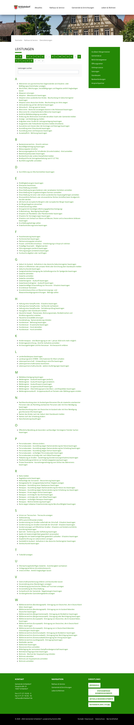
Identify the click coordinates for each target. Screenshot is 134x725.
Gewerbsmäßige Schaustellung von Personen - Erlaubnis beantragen (44, 285)
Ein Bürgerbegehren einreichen (30, 204)
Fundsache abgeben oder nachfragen (33, 253)
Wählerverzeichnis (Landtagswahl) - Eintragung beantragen (40, 640)
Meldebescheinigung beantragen (31, 377)
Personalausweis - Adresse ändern (31, 443)
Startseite (18, 40)
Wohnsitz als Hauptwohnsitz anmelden (33, 659)
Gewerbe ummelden (26, 278)
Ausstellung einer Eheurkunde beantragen (34, 128)
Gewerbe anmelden (26, 276)
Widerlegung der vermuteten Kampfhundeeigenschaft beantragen (43, 649)
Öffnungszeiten (97, 64)
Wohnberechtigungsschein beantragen (33, 652)
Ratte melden (24, 476)
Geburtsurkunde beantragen (29, 269)
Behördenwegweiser (99, 60)
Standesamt (96, 75)
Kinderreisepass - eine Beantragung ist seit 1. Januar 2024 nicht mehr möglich (47, 341)
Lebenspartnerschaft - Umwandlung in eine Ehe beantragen (41, 361)
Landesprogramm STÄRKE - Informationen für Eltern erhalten (41, 359)
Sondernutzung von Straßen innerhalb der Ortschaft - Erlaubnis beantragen (47, 525)
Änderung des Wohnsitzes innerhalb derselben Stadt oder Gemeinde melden (47, 117)
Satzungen (95, 71)
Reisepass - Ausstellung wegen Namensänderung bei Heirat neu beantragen (47, 488)
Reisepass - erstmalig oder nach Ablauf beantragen (38, 497)
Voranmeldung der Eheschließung (31, 589)
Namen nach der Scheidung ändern (32, 416)
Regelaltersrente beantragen (29, 478)
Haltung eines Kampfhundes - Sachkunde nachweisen (38, 306)
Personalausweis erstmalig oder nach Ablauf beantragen (40, 455)
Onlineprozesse (97, 67)
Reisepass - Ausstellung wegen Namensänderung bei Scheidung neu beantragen (48, 490)
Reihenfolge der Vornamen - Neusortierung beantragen (39, 481)
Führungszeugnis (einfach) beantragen (33, 248)
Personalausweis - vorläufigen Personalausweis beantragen (41, 453)
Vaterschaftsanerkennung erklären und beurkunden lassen (41, 582)
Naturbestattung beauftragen (30, 419)
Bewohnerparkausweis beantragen (32, 154)
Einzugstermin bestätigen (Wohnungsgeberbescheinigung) (40, 209)
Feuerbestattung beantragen (29, 236)
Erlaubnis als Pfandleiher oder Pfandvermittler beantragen (40, 214)
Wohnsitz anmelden (26, 661)
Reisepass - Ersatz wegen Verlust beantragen (35, 492)
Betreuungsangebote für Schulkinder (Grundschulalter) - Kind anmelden (45, 151)
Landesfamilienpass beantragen (31, 356)
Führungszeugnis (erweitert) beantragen (34, 251)
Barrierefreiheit (112, 719)
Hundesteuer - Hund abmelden (30, 327)
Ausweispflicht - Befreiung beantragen (33, 133)
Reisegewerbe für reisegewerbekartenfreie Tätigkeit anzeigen (41, 483)
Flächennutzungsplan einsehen (30, 241)
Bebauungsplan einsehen (28, 149)
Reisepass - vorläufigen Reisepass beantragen (36, 499)
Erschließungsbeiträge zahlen (30, 223)
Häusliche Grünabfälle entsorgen (31, 318)
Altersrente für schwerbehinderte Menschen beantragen (40, 112)
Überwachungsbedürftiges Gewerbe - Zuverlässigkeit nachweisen (43, 566)
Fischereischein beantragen (29, 239)
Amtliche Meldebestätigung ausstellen (33, 114)
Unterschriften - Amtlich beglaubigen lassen (35, 570)
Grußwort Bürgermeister (101, 52)
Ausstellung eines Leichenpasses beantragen (35, 131)
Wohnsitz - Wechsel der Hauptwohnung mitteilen (37, 654)
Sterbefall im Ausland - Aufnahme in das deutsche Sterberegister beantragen (47, 541)
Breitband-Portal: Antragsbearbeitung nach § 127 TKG (39, 158)
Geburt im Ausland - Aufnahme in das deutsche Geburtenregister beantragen (47, 264)
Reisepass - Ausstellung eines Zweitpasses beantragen (39, 485)
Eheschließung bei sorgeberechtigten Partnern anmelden (40, 192)
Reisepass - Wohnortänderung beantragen (35, 502)
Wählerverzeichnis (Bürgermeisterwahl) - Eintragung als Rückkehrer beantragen (48, 614)
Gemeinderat (96, 56)
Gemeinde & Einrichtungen (83, 7)
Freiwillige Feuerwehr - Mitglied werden (33, 246)
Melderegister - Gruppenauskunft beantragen (36, 386)
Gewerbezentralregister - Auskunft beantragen (36, 283)
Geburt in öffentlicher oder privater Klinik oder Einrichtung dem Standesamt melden (50, 266)
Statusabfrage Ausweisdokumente (103, 692)
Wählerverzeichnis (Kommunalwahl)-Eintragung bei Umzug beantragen (45, 638)
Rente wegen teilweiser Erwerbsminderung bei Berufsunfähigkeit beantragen (47, 504)
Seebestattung (24, 518)
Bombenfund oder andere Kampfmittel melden (36, 156)
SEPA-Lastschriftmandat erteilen (31, 520)
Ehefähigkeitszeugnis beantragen (31, 183)
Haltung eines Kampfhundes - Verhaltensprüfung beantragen (41, 308)
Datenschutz (100, 719)
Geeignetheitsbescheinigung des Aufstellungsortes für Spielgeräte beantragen (48, 271)
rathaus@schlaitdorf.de (23, 698)
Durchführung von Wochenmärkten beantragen (36, 172)
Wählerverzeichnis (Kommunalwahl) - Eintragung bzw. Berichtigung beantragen (48, 635)
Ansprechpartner (98, 83)
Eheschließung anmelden (28, 188)
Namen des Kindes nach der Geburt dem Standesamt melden (41, 414)
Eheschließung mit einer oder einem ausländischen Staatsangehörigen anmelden (49, 195)
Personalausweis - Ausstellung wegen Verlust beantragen (40, 451)
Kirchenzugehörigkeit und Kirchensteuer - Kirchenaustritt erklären (43, 345)
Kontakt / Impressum (85, 719)
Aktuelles (38, 7)
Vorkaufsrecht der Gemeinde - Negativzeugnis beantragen (40, 591)
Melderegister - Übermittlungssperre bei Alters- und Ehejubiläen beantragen (47, 389)
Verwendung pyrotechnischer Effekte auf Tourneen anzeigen (41, 586)
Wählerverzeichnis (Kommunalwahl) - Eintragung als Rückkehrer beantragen (47, 633)
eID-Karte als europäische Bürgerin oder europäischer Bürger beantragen (46, 202)
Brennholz (94, 685)
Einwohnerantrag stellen (28, 207)
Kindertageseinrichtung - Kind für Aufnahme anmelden (39, 343)
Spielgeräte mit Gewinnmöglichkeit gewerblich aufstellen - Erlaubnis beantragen (48, 536)
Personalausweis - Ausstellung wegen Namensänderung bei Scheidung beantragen (49, 448)
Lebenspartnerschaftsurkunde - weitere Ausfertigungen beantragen (44, 366)
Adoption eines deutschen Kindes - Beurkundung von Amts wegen (43, 102)
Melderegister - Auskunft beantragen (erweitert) (36, 382)
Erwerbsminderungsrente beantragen (33, 225)
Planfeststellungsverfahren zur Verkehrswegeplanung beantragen (43, 460)
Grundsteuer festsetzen (27, 288)
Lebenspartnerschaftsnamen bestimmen (34, 363)
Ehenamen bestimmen (27, 185)
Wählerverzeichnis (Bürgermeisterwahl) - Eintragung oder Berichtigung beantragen (49, 616)
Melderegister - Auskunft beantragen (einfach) (36, 379)
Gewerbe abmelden (26, 274)
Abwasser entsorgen (26, 93)
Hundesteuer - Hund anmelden (30, 329)
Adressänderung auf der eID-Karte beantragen (36, 105)
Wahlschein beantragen (27, 645)
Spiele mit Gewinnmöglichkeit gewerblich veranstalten (39, 534)
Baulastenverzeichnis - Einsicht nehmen (33, 144)
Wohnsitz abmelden (26, 656)
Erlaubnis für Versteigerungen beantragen (34, 216)
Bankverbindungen (99, 79)
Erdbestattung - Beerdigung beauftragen (34, 211)
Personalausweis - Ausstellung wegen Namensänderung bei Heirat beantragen (48, 446)
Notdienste (99, 705)
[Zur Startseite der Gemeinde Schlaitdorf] (22, 7)
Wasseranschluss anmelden (29, 647)
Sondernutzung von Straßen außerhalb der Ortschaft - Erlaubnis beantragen (47, 522)
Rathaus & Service (57, 7)
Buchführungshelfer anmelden (30, 161)
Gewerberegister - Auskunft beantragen (33, 281)
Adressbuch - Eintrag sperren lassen (32, 107)
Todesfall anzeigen (26, 555)
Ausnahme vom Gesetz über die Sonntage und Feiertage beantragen (44, 126)
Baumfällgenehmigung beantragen (32, 147)
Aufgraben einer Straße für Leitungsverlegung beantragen (40, 121)
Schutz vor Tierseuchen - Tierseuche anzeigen (36, 515)
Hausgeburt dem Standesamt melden (33, 311)
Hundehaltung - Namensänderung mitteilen (35, 320)
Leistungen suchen (25, 68)
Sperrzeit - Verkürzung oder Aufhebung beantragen (38, 532)
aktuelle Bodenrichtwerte (101, 699)
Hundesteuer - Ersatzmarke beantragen (33, 325)
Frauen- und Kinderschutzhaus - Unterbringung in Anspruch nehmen (44, 244)
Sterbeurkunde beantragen (29, 543)
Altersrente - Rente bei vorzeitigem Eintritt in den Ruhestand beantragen (45, 109)
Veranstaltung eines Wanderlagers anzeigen (35, 584)
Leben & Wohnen (108, 7)
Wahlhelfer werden (26, 642)
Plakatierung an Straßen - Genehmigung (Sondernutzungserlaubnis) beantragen (48, 458)
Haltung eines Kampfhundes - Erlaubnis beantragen (38, 304)
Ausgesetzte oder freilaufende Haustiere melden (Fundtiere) (41, 124)
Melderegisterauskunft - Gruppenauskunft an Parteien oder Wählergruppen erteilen (50, 391)
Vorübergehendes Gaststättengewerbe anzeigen (37, 593)
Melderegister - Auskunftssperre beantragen (35, 384)
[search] (48, 72)
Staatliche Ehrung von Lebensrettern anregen (36, 539)
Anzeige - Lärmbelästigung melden (31, 119)
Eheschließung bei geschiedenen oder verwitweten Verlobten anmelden (45, 190)
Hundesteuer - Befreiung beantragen (32, 322)
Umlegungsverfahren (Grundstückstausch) (35, 568)
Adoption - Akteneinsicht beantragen (32, 95)
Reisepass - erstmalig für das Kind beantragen (36, 495)
